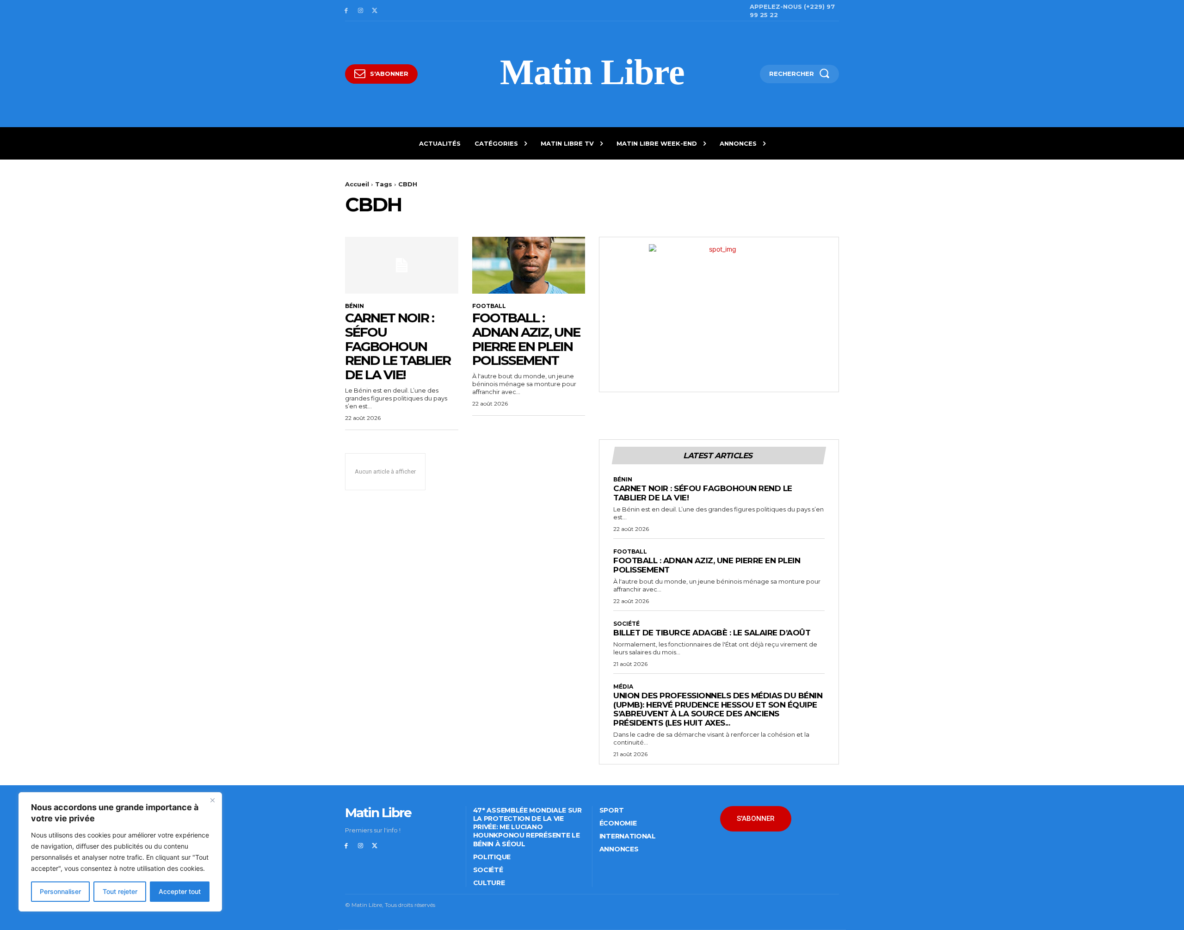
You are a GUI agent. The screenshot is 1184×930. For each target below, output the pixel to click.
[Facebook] (346, 11)
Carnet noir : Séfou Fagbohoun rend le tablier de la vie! (397, 346)
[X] (375, 11)
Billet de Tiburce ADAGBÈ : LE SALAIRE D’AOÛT (711, 632)
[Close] (212, 800)
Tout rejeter (120, 891)
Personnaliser (60, 891)
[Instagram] (360, 11)
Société (626, 624)
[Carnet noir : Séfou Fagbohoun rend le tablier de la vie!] (401, 265)
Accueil (357, 184)
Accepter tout (180, 891)
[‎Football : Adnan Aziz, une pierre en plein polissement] (529, 265)
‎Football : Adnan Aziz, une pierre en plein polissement (526, 339)
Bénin (354, 306)
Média (623, 687)
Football (489, 306)
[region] (120, 852)
